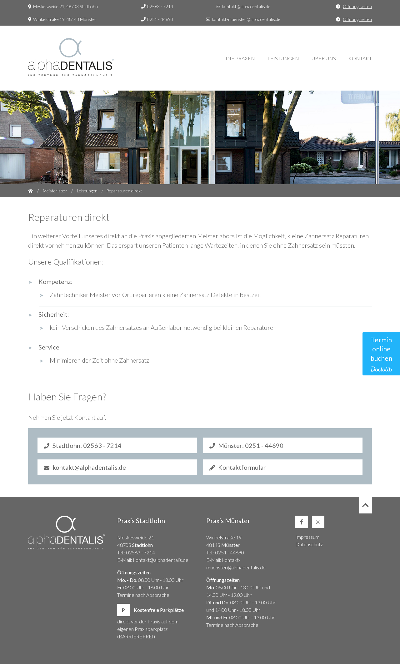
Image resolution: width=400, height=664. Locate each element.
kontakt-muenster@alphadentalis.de (246, 19)
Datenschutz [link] (309, 544)
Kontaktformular (242, 467)
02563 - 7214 (160, 6)
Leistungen (283, 58)
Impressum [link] (307, 537)
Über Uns (324, 58)
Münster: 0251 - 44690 (250, 445)
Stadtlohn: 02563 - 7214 (87, 445)
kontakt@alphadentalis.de (246, 6)
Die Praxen (240, 58)
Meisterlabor (55, 190)
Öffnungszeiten (357, 6)
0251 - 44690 (160, 19)
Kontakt (360, 58)
